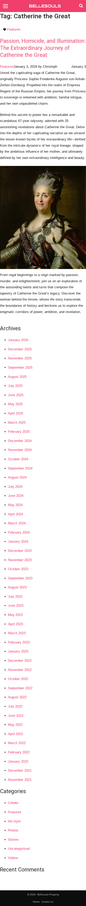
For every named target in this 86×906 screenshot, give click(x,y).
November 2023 (20, 560)
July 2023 (15, 596)
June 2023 (15, 605)
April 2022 (15, 734)
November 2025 (20, 358)
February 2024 (19, 532)
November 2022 (20, 670)
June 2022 (15, 716)
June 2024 (15, 496)
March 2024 (17, 523)
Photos (13, 830)
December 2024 (20, 441)
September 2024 (20, 468)
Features (13, 29)
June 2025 (15, 395)
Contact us (47, 901)
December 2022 (20, 661)
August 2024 (17, 477)
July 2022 (15, 706)
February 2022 (19, 752)
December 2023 (20, 551)
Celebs (13, 803)
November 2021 (20, 780)
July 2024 (15, 487)
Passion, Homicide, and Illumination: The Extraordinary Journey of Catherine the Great (43, 48)
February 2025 (19, 432)
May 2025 (15, 404)
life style (14, 821)
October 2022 (18, 679)
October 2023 (18, 569)
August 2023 (17, 587)
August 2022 (17, 697)
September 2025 (20, 367)
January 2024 (18, 541)
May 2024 (15, 505)
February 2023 (19, 642)
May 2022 (15, 725)
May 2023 (15, 615)
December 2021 (20, 770)
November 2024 (20, 450)
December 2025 (20, 349)
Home (36, 901)
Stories (13, 840)
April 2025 (15, 413)
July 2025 (15, 386)
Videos (13, 858)
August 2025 (17, 377)
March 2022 (17, 743)
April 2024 (15, 514)
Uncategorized (19, 849)
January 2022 (18, 761)
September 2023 (20, 578)
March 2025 (17, 422)
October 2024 (18, 459)
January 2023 (18, 651)
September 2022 (20, 688)
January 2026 (18, 340)
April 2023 (15, 624)
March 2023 (17, 633)
